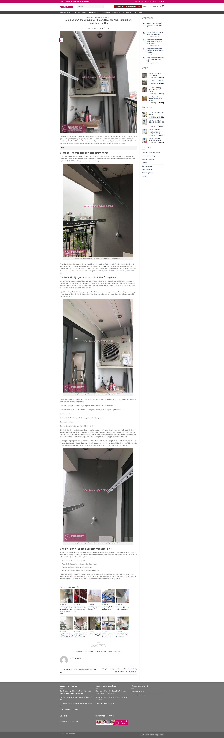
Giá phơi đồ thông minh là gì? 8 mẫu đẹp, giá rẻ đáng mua (94, 607)
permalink (118, 651)
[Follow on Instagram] (159, 1)
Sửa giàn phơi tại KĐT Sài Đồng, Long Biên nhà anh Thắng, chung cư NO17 (80, 634)
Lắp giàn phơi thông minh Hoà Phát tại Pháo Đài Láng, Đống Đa (155, 50)
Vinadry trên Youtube (137, 691)
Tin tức (134, 12)
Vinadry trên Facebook (138, 695)
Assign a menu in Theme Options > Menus (145, 1)
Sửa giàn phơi (106, 12)
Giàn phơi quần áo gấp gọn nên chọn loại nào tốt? (155, 33)
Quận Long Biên (105, 17)
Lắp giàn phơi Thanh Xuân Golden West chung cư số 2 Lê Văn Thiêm (155, 41)
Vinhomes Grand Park (148, 159)
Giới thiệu (70, 12)
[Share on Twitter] (95, 645)
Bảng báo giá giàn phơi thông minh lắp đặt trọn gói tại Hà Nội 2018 (108, 607)
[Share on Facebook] (92, 645)
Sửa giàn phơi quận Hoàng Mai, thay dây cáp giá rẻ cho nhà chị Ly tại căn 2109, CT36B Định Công (66, 609)
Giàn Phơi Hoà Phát (81, 12)
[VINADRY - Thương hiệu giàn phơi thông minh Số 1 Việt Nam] (67, 6)
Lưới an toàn (116, 12)
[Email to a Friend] (98, 645)
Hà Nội (99, 17)
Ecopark (144, 163)
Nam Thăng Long (147, 173)
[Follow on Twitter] (161, 1)
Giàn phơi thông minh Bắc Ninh (69, 721)
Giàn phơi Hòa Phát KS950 (109, 266)
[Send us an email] (163, 1)
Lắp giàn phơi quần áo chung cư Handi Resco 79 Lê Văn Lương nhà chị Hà (122, 607)
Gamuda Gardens (147, 166)
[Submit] (102, 6)
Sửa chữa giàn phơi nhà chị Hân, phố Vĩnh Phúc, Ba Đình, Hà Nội (122, 634)
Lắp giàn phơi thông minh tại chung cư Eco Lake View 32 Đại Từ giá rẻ (108, 634)
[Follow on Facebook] (158, 1)
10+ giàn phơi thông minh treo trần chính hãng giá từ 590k (94, 634)
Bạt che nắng (127, 12)
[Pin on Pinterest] (101, 645)
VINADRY (62, 12)
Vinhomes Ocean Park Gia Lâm (151, 152)
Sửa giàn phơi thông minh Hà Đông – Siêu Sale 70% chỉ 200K (155, 59)
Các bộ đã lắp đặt (93, 12)
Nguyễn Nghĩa (105, 28)
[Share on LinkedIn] (104, 645)
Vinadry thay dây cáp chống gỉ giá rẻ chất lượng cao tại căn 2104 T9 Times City (66, 635)
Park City (145, 176)
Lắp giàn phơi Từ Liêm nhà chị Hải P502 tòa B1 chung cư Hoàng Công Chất (80, 608)
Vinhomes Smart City (148, 156)
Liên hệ (140, 12)
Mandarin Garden (147, 169)
